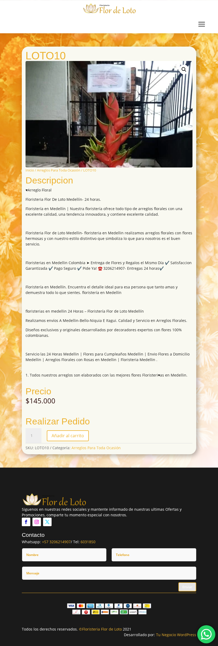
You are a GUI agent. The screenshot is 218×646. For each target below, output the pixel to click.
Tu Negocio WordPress (176, 634)
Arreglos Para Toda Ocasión (58, 170)
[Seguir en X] (47, 522)
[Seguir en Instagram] (36, 522)
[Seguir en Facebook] (26, 522)
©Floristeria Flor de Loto (100, 629)
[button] (184, 69)
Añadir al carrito (68, 436)
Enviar (187, 586)
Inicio (30, 170)
